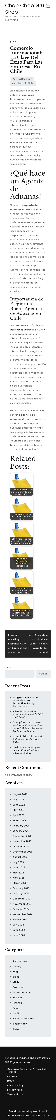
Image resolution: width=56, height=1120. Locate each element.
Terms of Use (15, 1094)
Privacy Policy (15, 1085)
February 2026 (21, 825)
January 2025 (21, 893)
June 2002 (19, 935)
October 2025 (21, 846)
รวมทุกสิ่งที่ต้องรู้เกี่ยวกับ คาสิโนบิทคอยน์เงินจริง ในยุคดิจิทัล (27, 739)
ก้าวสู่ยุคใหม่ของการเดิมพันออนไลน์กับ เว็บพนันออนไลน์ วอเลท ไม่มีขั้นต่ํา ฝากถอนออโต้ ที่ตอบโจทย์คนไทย (28, 727)
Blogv (16, 981)
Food (16, 1008)
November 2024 (22, 903)
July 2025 (18, 862)
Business (18, 987)
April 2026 (18, 815)
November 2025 (22, 841)
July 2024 (18, 924)
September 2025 (23, 851)
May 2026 (18, 810)
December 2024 (22, 898)
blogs (16, 976)
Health (17, 1013)
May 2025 (18, 872)
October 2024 (21, 909)
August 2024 (20, 919)
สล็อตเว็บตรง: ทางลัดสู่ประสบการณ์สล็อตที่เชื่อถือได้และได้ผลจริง (28, 714)
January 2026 (21, 830)
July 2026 (18, 799)
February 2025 (21, 888)
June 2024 (19, 930)
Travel (16, 1029)
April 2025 (18, 877)
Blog (13, 42)
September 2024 (23, 914)
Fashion (17, 997)
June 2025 (19, 867)
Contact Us (14, 1076)
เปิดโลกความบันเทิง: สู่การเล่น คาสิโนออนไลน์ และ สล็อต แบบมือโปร (26, 750)
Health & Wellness (23, 1018)
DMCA (10, 1080)
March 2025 (20, 883)
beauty (17, 966)
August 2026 (20, 794)
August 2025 (20, 857)
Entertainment (21, 992)
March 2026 (20, 820)
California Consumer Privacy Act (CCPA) (26, 1070)
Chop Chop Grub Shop (26, 8)
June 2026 (19, 804)
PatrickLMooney (22, 79)
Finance (17, 1002)
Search (9, 667)
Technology (20, 1023)
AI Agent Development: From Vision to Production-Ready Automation (26, 702)
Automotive (20, 961)
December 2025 (22, 836)
